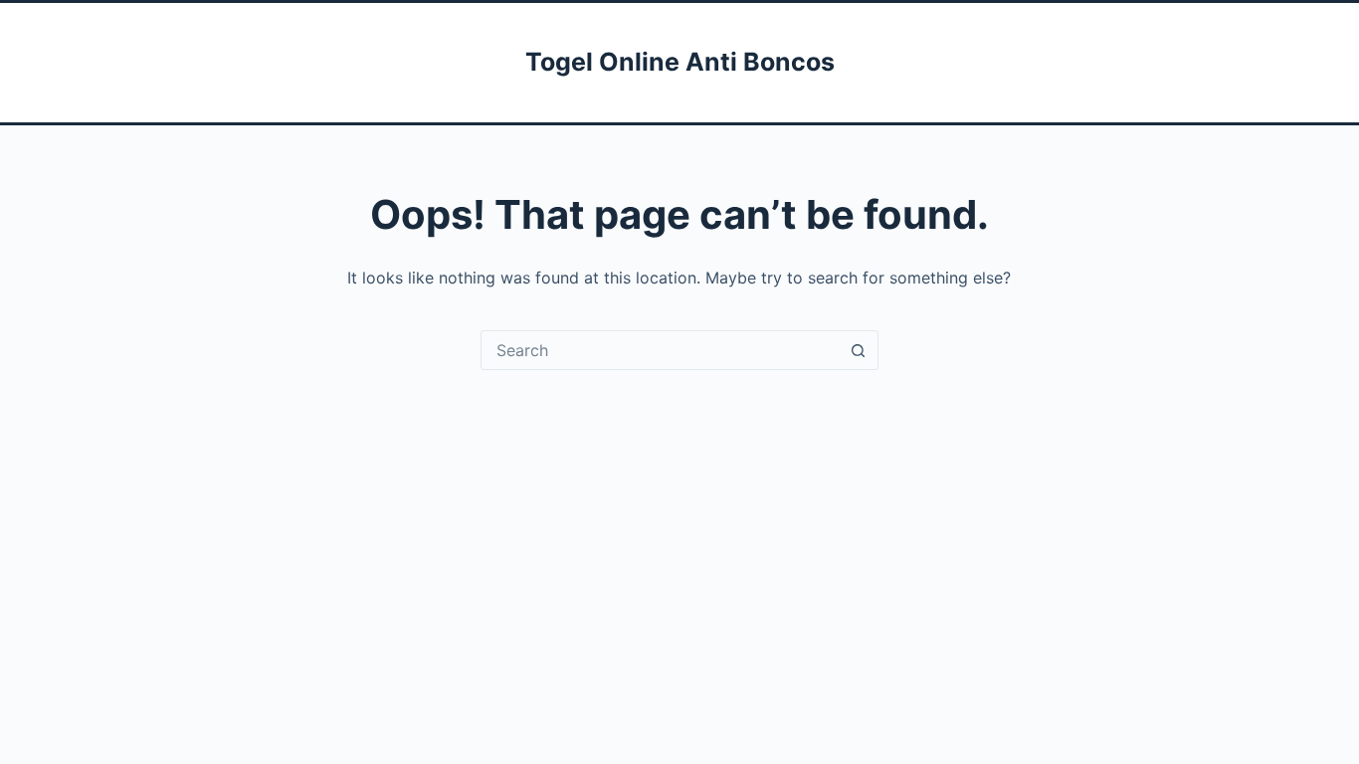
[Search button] (858, 350)
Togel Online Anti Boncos (680, 62)
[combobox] (661, 350)
